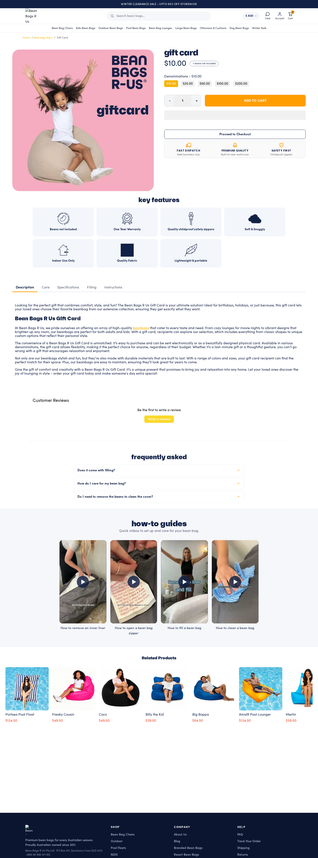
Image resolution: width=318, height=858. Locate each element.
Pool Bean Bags (136, 28)
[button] (235, 115)
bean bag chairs (43, 37)
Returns (242, 854)
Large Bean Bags (186, 28)
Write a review (159, 419)
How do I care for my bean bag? (101, 483)
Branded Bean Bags (188, 848)
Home (27, 37)
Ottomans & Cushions (213, 28)
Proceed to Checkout (235, 134)
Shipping (243, 848)
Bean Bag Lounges (160, 28)
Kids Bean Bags (85, 28)
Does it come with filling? (96, 470)
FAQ (240, 834)
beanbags (141, 328)
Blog (177, 841)
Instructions (113, 287)
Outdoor (116, 841)
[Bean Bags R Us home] (33, 16)
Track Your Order (249, 841)
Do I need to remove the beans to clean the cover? (115, 497)
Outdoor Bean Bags (110, 28)
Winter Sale (259, 28)
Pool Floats (118, 848)
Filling (91, 287)
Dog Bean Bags (239, 28)
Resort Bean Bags (186, 854)
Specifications (68, 287)
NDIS (114, 854)
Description (25, 287)
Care (46, 287)
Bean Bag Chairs (62, 28)
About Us (180, 834)
